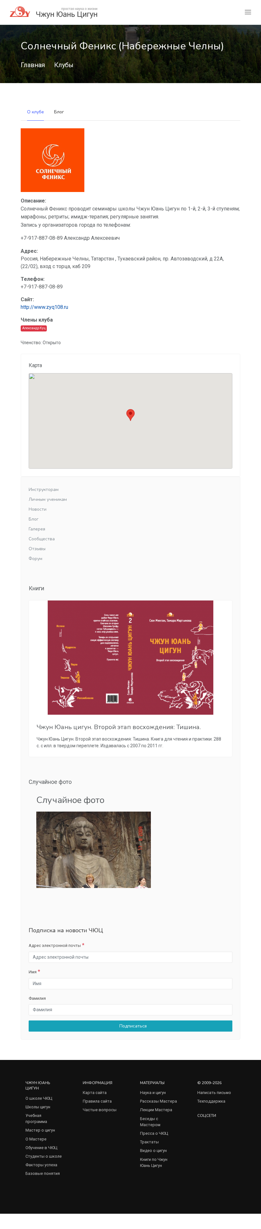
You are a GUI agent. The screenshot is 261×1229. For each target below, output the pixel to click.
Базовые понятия (42, 1173)
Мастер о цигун (40, 1130)
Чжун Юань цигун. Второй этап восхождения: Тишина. (119, 727)
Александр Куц (34, 328)
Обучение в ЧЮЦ (41, 1147)
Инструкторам (44, 490)
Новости (37, 509)
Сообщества (42, 539)
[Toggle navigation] (248, 12)
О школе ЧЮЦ (38, 1098)
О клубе (35, 112)
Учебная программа (36, 1118)
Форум (35, 559)
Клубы (64, 65)
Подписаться (132, 1026)
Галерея (37, 529)
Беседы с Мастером (150, 1121)
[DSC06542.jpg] (93, 850)
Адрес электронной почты (55, 945)
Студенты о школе (43, 1156)
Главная (33, 65)
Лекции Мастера (156, 1109)
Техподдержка (211, 1101)
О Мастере (35, 1139)
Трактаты (149, 1142)
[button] (130, 415)
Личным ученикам (48, 499)
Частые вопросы (99, 1109)
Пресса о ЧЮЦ (154, 1133)
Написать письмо (214, 1092)
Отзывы (37, 549)
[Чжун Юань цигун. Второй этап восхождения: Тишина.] (130, 657)
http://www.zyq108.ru (44, 307)
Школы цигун (37, 1107)
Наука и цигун (153, 1092)
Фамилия (37, 998)
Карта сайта (95, 1092)
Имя (33, 972)
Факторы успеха (41, 1164)
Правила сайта (97, 1101)
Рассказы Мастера (158, 1101)
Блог (59, 112)
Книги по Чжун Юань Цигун (153, 1162)
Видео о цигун (153, 1150)
